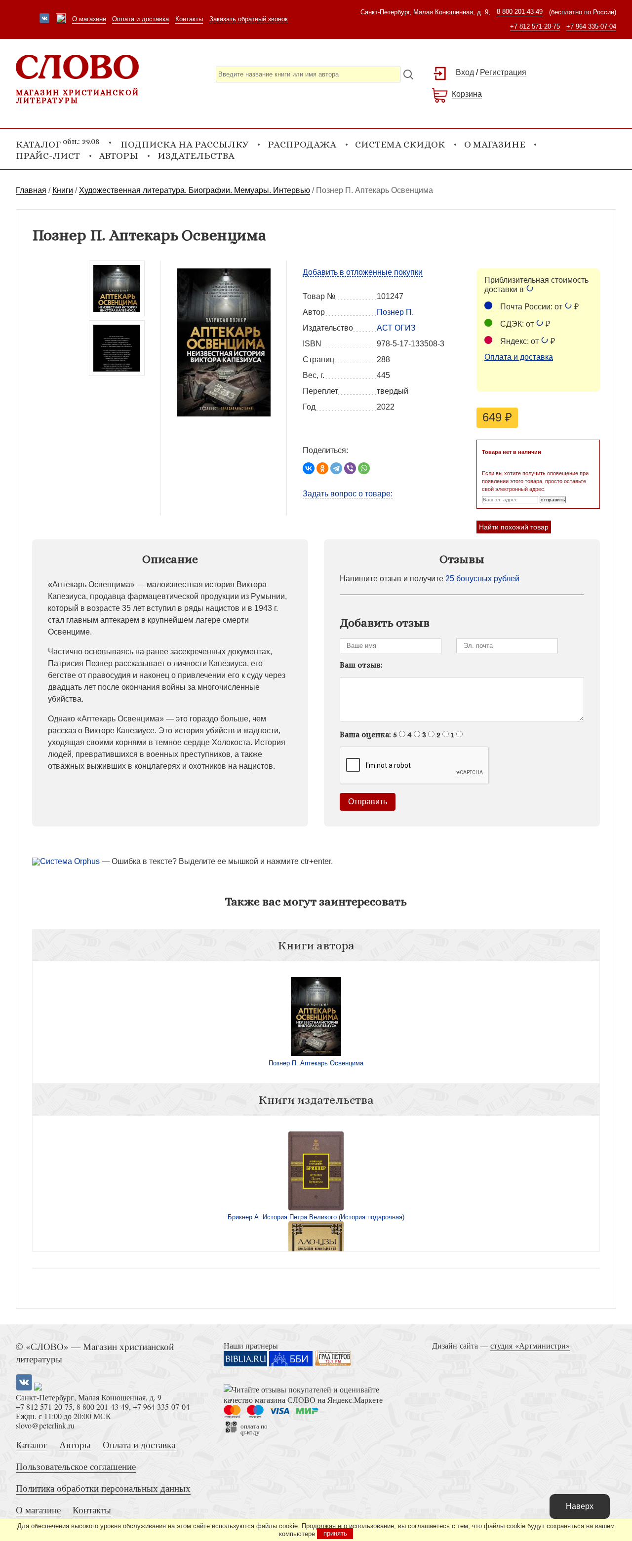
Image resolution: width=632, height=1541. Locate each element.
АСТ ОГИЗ (396, 328)
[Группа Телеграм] (61, 19)
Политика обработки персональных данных (103, 1488)
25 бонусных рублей (482, 578)
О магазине (89, 19)
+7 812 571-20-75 (535, 26)
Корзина (467, 94)
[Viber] (350, 468)
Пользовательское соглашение (76, 1466)
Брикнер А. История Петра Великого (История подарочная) (316, 1217)
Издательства (196, 155)
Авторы (118, 155)
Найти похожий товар (514, 527)
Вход (465, 72)
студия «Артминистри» (530, 1345)
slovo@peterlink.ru (45, 1425)
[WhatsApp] (364, 468)
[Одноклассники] (322, 468)
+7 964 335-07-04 (591, 26)
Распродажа (302, 144)
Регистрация (503, 72)
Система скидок (400, 144)
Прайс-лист (48, 155)
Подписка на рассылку (184, 144)
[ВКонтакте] (309, 468)
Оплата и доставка (140, 19)
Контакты (189, 19)
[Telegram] (336, 468)
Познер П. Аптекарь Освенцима (316, 1063)
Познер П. (395, 312)
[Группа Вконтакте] (44, 19)
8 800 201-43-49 (520, 11)
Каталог (31, 1444)
